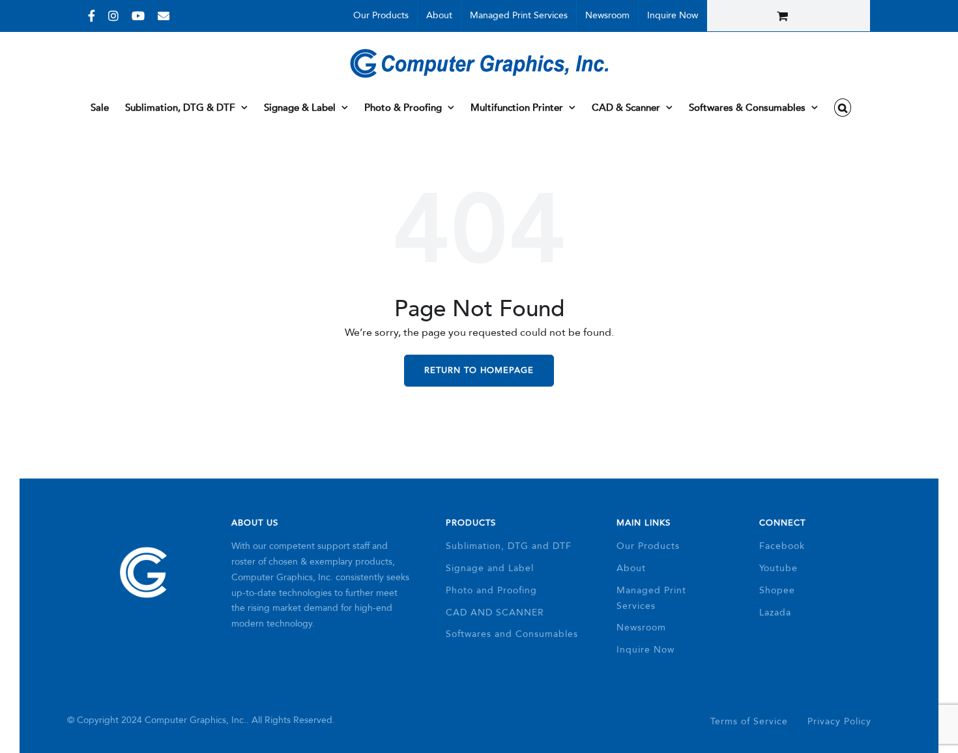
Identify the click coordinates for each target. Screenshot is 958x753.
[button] (843, 108)
